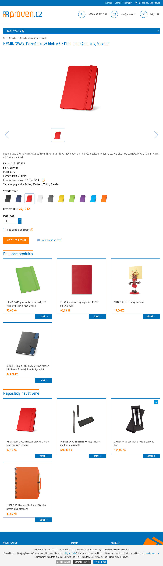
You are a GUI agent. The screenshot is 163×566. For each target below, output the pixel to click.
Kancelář (13, 38)
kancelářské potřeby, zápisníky (33, 38)
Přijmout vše (100, 562)
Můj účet (115, 543)
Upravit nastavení (82, 562)
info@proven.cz (128, 14)
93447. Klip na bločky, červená (129, 302)
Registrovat (155, 3)
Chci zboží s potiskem (18, 229)
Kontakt (108, 3)
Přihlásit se (143, 3)
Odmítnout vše (63, 562)
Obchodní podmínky (123, 3)
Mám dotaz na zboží (52, 240)
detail (43, 316)
